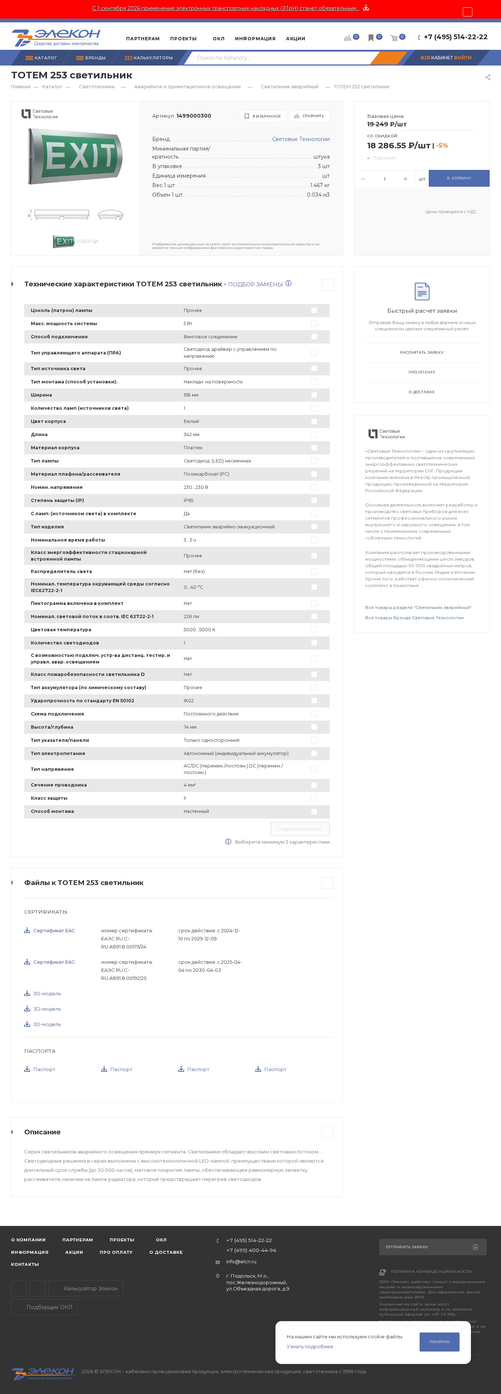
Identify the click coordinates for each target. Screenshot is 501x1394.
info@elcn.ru (241, 1261)
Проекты (122, 1239)
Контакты (25, 1264)
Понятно (439, 1342)
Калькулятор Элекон (90, 1288)
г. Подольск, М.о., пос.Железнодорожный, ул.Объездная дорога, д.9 (257, 1282)
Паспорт (44, 1069)
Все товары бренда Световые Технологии (414, 617)
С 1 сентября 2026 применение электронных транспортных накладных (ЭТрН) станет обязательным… (225, 8)
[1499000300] (75, 156)
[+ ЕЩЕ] (322, 35)
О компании (28, 1239)
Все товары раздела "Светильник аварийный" (418, 607)
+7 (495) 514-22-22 (456, 37)
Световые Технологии (301, 139)
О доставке (422, 392)
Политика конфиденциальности (431, 1271)
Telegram (19, 1288)
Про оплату (422, 372)
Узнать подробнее (310, 1346)
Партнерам (77, 1239)
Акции (74, 1252)
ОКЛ (161, 1239)
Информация (30, 1252)
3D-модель (47, 993)
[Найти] (388, 58)
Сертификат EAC (54, 930)
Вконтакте (37, 1288)
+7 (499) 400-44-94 (251, 1250)
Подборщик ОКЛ (49, 1307)
